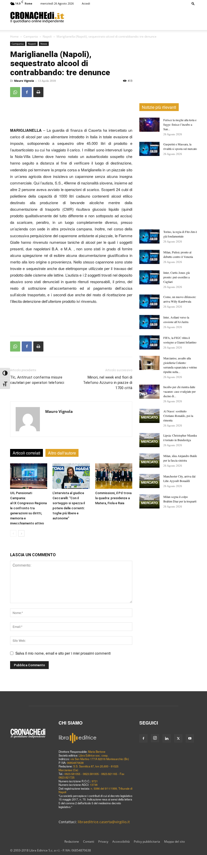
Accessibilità (121, 841)
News (43, 43)
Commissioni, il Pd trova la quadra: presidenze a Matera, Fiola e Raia (113, 498)
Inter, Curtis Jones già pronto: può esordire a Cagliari (176, 277)
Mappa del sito (174, 841)
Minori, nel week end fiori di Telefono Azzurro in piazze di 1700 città (107, 382)
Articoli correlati (26, 453)
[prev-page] (13, 533)
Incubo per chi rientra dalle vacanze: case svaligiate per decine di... (179, 391)
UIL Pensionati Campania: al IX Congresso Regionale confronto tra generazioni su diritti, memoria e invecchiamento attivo (28, 508)
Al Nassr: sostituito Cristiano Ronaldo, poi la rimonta (178, 415)
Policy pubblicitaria (147, 841)
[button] (193, 3)
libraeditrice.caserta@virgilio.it (104, 821)
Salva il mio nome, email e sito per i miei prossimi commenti (63, 653)
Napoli (47, 36)
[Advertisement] (130, 17)
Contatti (88, 841)
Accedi (86, 3)
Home (14, 36)
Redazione (71, 841)
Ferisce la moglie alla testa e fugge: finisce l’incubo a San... (179, 124)
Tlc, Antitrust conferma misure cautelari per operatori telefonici (37, 380)
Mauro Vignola (24, 81)
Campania (30, 36)
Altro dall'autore (62, 453)
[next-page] (21, 533)
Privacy (103, 841)
